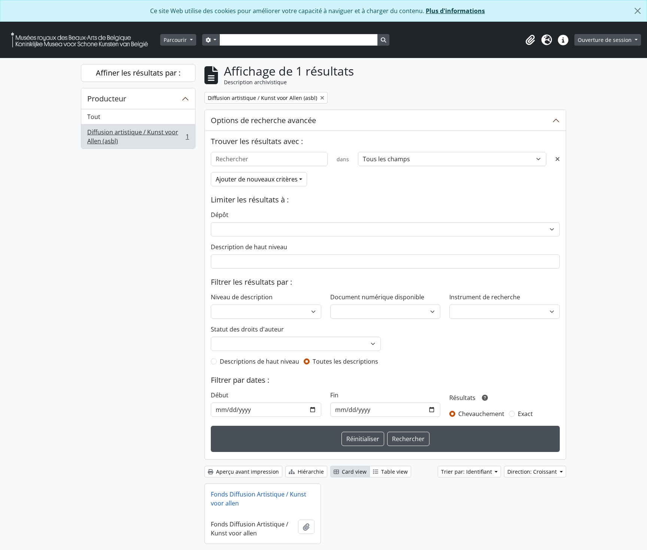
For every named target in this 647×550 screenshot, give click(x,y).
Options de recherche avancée (263, 120)
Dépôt (219, 215)
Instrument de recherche (484, 297)
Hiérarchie (310, 471)
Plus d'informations (455, 11)
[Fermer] (638, 10)
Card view (353, 471)
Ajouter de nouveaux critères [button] (257, 179)
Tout (93, 117)
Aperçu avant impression (247, 471)
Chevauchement (481, 414)
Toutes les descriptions (345, 361)
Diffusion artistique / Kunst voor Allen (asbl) (138, 136)
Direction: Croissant (532, 471)
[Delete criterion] (557, 159)
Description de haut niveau (249, 247)
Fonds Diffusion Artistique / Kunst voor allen (258, 498)
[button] (530, 40)
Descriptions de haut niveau (259, 361)
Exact (525, 414)
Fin (334, 395)
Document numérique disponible (377, 297)
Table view (394, 471)
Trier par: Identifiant (467, 471)
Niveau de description (242, 297)
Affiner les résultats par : (138, 73)
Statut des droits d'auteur (247, 329)
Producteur (106, 99)
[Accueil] (82, 40)
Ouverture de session (605, 39)
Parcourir (176, 39)
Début (219, 395)
